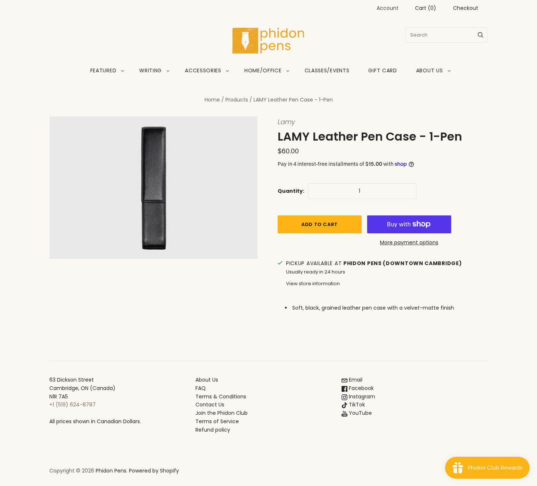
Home (212, 99)
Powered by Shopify (154, 470)
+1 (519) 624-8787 (72, 404)
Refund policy (212, 429)
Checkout (465, 8)
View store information (313, 283)
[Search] (480, 35)
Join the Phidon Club (221, 413)
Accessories (203, 70)
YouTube (359, 413)
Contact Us (209, 404)
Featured (103, 70)
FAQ (200, 388)
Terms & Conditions (220, 396)
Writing (150, 70)
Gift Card (382, 70)
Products (236, 99)
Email (354, 379)
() (425, 8)
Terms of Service (217, 421)
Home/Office (263, 70)
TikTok (356, 404)
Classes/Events (327, 70)
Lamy (286, 121)
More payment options (409, 242)
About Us (429, 70)
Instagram (361, 396)
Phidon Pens (111, 470)
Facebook (360, 388)
